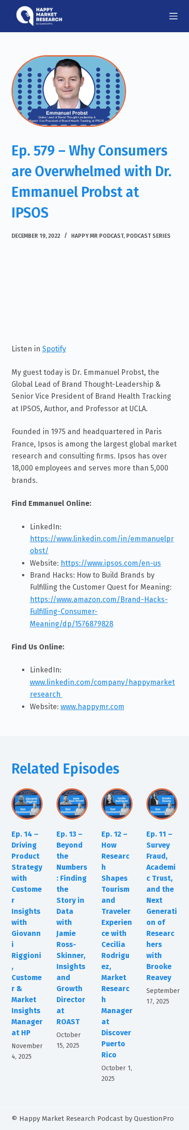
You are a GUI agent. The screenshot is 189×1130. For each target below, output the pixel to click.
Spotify (54, 348)
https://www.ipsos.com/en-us (111, 563)
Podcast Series (148, 236)
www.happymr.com (92, 706)
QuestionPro (154, 1118)
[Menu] (173, 16)
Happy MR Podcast (97, 236)
